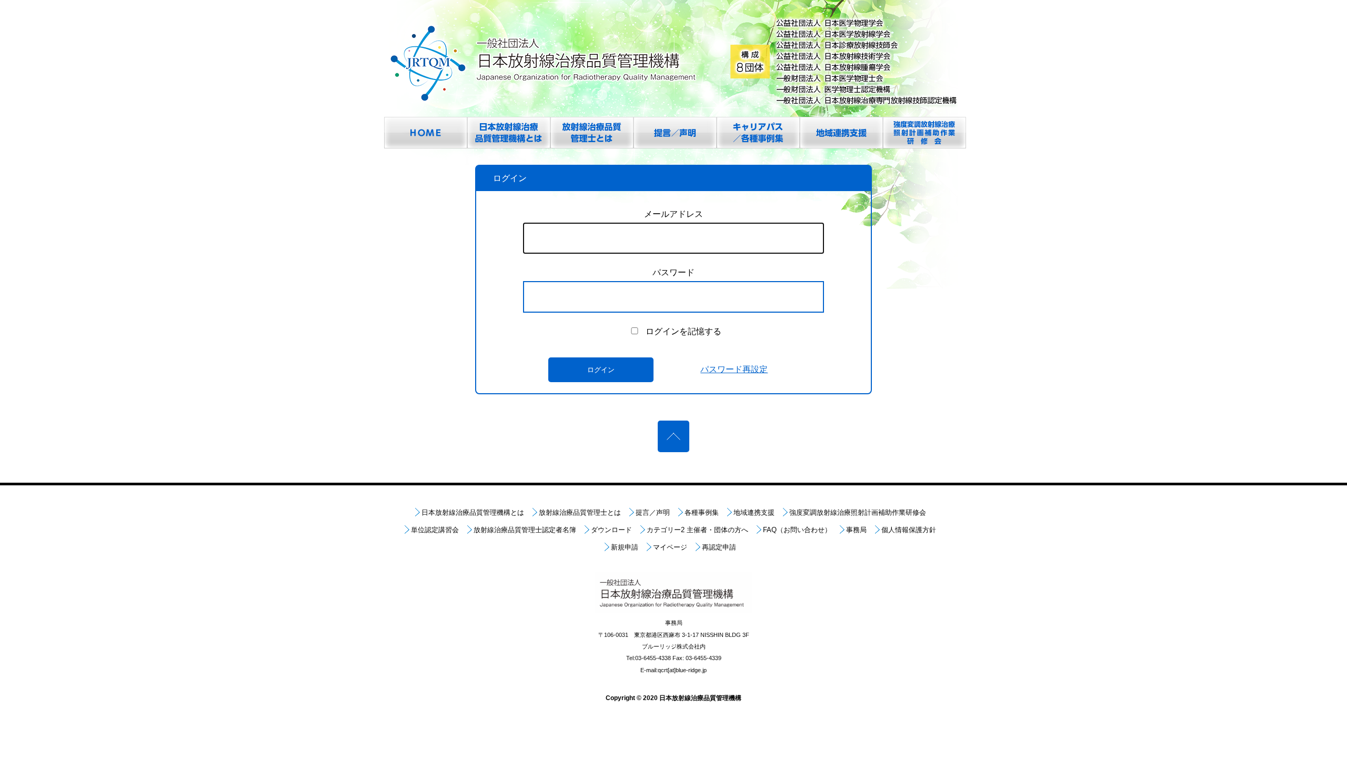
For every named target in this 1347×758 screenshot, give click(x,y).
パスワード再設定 (734, 369)
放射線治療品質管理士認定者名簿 (525, 530)
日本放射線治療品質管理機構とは (472, 512)
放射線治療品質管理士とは (580, 512)
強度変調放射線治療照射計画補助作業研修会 (857, 512)
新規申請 (624, 547)
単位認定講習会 (435, 530)
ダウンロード (611, 530)
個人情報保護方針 (908, 530)
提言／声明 (653, 512)
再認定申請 (719, 547)
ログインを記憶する (683, 331)
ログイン (601, 370)
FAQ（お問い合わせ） (797, 530)
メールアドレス (673, 214)
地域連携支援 (754, 512)
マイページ (670, 547)
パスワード (673, 272)
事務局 (856, 530)
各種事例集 (702, 512)
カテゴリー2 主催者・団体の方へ (697, 530)
